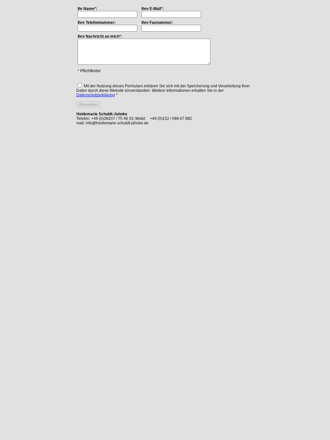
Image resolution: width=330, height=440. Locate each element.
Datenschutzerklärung (95, 95)
